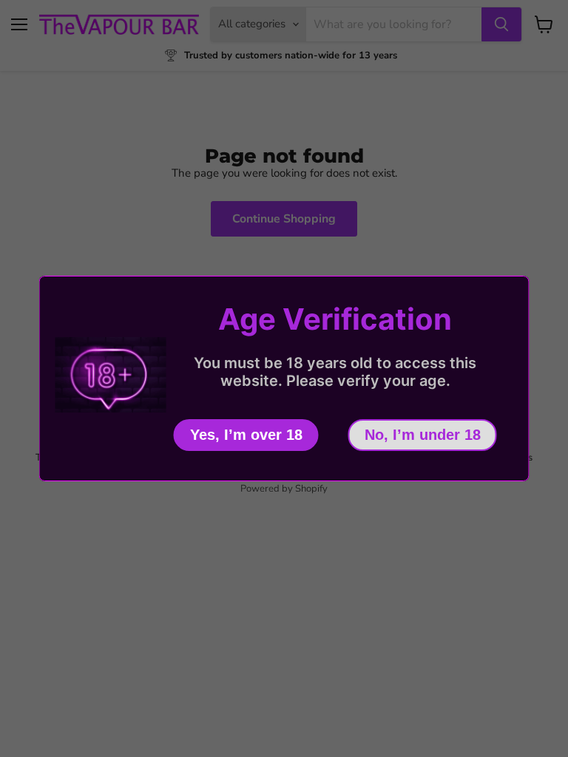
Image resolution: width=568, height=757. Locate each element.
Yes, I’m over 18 (246, 435)
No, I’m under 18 (423, 435)
